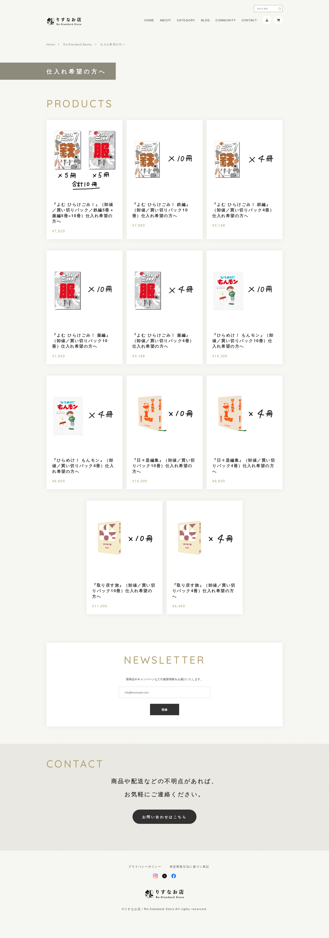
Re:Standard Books (77, 44)
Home (50, 44)
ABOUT (165, 20)
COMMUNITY (226, 20)
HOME (149, 20)
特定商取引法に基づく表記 (189, 866)
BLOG (205, 20)
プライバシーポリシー (144, 866)
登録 (164, 709)
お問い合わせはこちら (164, 816)
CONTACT (249, 20)
